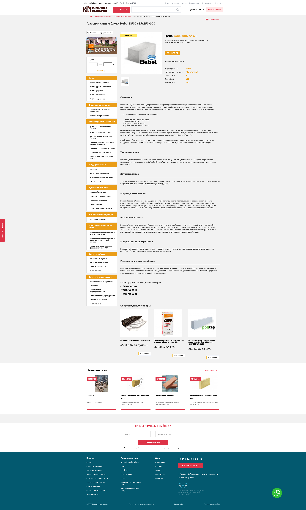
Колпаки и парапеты (98, 219)
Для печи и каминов (98, 187)
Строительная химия (98, 300)
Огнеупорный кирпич (98, 200)
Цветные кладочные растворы (102, 148)
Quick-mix (124, 470)
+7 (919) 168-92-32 (128, 294)
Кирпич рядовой (96, 91)
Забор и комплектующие (101, 214)
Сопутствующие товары (100, 277)
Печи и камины (96, 204)
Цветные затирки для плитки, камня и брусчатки (102, 143)
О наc (167, 3)
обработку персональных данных (172, 448)
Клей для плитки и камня (100, 132)
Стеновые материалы (99, 105)
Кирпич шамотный (97, 95)
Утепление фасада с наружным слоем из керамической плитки (102, 240)
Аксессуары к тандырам (99, 173)
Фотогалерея (207, 3)
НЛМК (123, 478)
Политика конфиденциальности (141, 504)
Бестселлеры (95, 181)
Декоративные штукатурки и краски (101, 157)
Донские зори (126, 474)
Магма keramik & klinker (130, 462)
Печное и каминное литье (100, 196)
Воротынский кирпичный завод (131, 483)
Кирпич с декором (97, 99)
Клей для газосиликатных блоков (100, 127)
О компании (160, 462)
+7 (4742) (190, 458)
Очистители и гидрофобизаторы (97, 291)
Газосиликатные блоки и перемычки (100, 111)
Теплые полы (95, 271)
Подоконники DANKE (98, 267)
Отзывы (175, 3)
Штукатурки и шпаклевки (100, 152)
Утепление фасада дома (95, 482)
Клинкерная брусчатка (99, 263)
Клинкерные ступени (98, 259)
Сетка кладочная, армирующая (102, 296)
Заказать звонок (153, 442)
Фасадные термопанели (99, 116)
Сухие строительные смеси (102, 122)
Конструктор (194, 3)
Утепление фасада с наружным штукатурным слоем (102, 233)
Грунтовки (94, 286)
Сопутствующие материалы (101, 208)
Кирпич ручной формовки (100, 87)
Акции (184, 3)
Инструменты (95, 304)
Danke (123, 466)
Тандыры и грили (97, 164)
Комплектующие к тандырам (101, 177)
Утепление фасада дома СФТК (100, 226)
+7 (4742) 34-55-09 (128, 286)
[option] (101, 45)
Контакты (219, 3)
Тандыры (93, 169)
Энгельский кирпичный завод (130, 490)
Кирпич (92, 78)
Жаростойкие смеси (98, 192)
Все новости (211, 370)
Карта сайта (178, 504)
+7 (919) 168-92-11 (128, 290)
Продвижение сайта (212, 504)
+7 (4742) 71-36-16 (195, 9)
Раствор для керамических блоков (101, 137)
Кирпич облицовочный (99, 83)
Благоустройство (97, 254)
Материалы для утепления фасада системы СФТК (101, 247)
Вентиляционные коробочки (101, 282)
